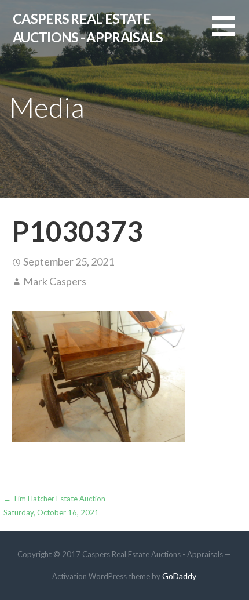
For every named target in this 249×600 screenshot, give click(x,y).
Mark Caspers (54, 281)
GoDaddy (179, 576)
